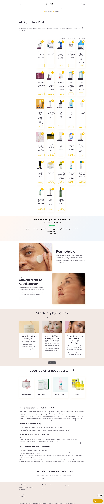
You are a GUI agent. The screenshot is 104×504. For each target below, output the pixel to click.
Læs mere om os (25, 298)
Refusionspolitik (51, 503)
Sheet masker (42, 394)
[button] (20, 4)
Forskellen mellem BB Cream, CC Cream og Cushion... (75, 339)
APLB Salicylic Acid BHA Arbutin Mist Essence (51, 84)
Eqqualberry (44, 492)
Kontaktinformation (58, 503)
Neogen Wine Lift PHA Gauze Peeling (41, 84)
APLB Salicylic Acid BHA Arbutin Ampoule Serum (61, 85)
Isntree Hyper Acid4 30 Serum (60, 112)
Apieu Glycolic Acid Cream (71, 145)
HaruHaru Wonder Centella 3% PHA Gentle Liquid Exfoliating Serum (40, 115)
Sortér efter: (63, 38)
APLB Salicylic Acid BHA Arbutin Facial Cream (71, 53)
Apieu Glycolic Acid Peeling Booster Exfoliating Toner (81, 55)
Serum (77, 394)
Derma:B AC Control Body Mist (81, 84)
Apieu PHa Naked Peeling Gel (60, 145)
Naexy (43, 494)
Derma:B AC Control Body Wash (71, 113)
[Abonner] (61, 478)
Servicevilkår (72, 503)
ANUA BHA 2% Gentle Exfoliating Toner (71, 85)
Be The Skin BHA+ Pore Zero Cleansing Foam (72, 174)
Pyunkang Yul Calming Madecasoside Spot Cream (81, 147)
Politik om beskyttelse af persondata (39, 503)
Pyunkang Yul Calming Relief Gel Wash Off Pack (51, 146)
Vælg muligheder (61, 209)
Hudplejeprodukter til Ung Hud (29, 337)
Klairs (43, 489)
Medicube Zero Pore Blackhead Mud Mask (60, 53)
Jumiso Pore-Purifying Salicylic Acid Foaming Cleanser (51, 113)
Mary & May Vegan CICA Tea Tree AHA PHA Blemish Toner (61, 174)
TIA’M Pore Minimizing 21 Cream (40, 173)
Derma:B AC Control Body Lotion (82, 112)
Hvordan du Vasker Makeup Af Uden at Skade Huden (52, 338)
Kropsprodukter (59, 394)
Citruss (23, 503)
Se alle (52, 362)
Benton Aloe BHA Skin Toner (61, 200)
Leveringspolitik (66, 503)
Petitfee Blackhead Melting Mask (51, 53)
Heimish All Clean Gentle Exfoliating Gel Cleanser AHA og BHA (41, 146)
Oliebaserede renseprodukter (25, 395)
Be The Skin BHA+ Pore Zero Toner (82, 173)
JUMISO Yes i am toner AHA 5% (50, 201)
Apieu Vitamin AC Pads (51, 172)
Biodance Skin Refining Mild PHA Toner (41, 53)
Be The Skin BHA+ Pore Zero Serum (41, 200)
